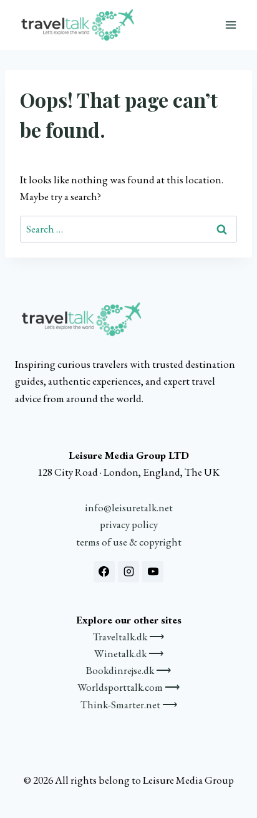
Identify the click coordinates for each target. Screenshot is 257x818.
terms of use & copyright (129, 542)
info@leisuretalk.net (129, 507)
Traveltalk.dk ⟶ (128, 636)
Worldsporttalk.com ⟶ (128, 687)
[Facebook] (104, 571)
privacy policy (129, 524)
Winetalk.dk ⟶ (128, 653)
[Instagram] (128, 571)
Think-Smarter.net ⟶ (128, 704)
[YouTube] (152, 571)
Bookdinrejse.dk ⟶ (128, 670)
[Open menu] (230, 24)
